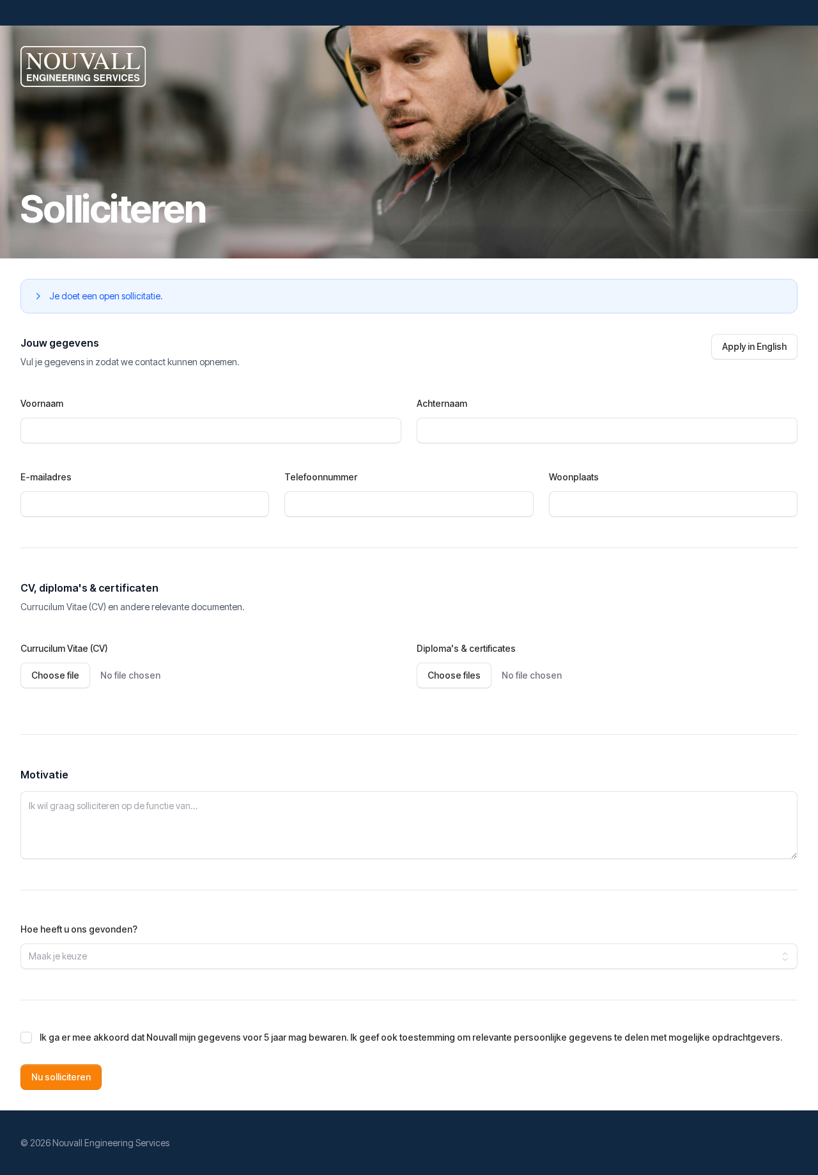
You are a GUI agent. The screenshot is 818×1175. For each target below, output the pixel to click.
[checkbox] (26, 1037)
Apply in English (754, 346)
